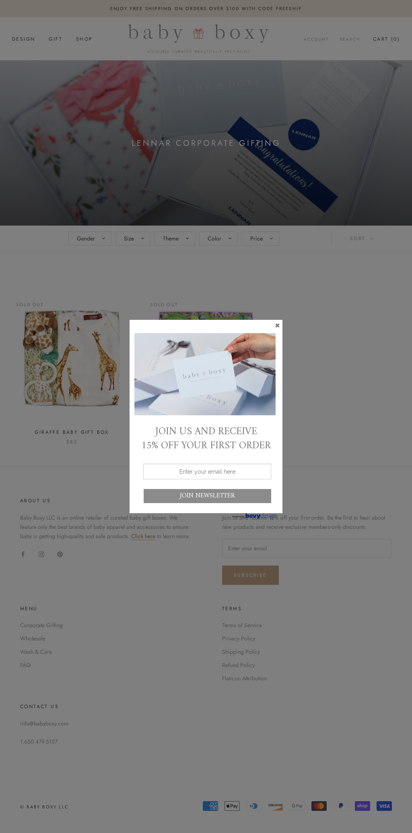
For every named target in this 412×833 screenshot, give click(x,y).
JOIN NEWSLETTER (207, 495)
